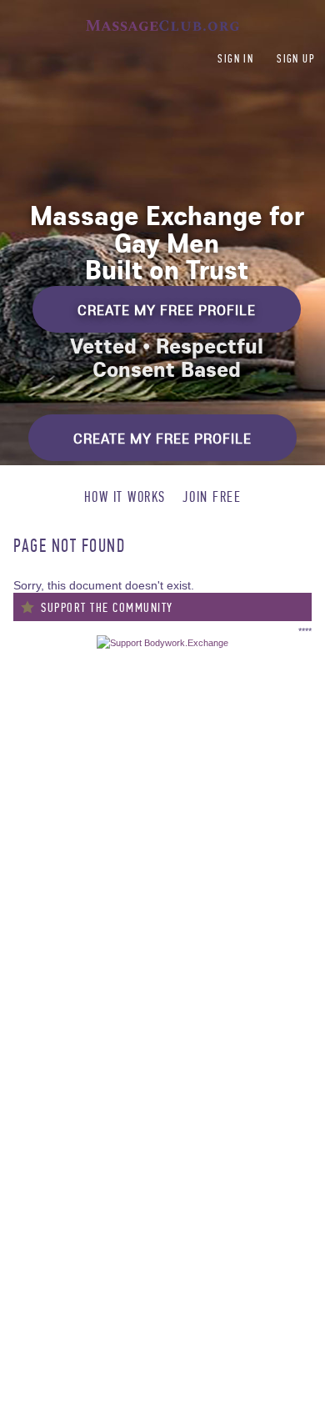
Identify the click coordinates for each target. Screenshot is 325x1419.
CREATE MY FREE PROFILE (167, 309)
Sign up (296, 59)
